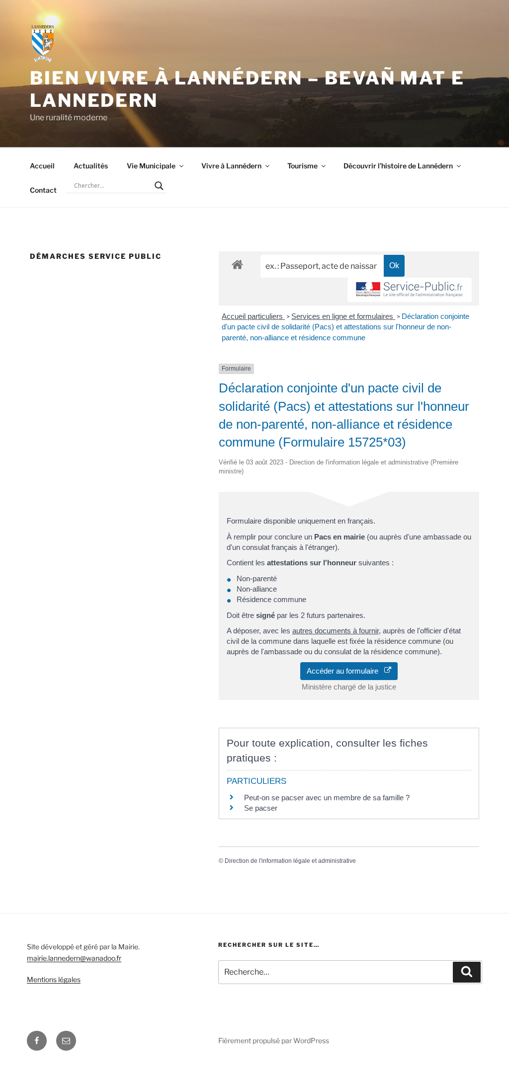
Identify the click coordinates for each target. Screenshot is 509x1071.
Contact (43, 190)
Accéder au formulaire (345, 671)
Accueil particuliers (253, 316)
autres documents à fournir (335, 630)
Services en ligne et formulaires (343, 316)
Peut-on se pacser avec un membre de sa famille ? (327, 797)
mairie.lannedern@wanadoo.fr (74, 958)
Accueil (42, 165)
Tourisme (302, 165)
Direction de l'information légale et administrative (290, 860)
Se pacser (260, 808)
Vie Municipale (151, 165)
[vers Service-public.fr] (409, 290)
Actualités (91, 165)
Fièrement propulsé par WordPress (273, 1040)
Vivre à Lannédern (231, 165)
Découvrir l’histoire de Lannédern (398, 165)
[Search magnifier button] (159, 186)
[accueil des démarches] (237, 264)
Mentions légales (54, 979)
